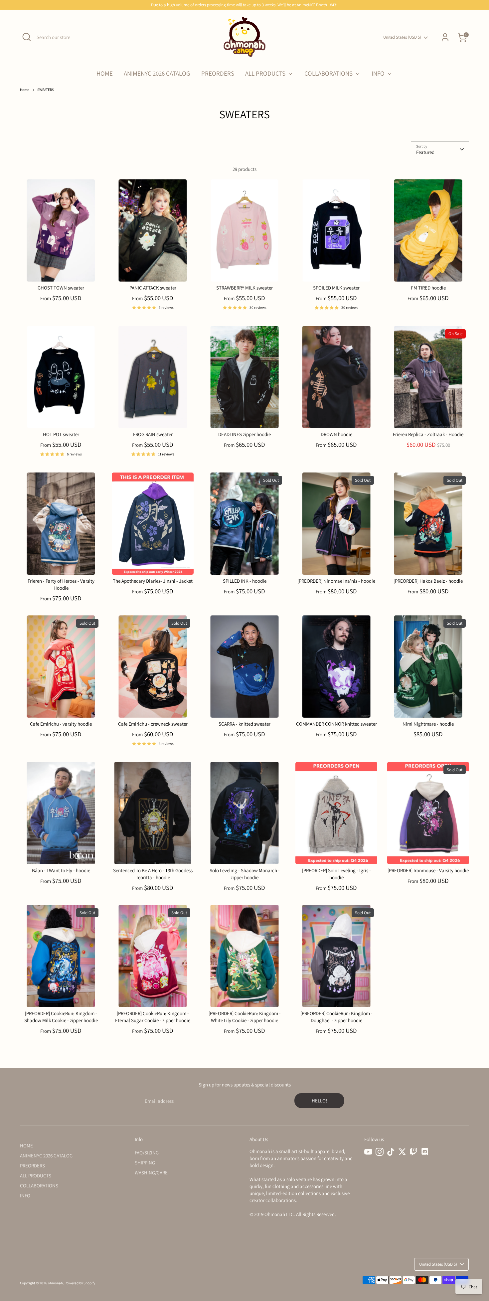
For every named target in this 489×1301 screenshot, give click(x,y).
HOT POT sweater (61, 434)
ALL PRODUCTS (266, 73)
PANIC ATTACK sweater (152, 288)
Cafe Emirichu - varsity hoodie (61, 724)
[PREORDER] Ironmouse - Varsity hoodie (428, 870)
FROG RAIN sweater (153, 434)
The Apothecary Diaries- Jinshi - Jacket (153, 581)
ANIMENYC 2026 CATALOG (157, 73)
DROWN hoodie (336, 434)
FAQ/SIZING (147, 1152)
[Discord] (425, 1152)
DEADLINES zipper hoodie (244, 434)
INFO (379, 73)
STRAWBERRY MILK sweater (244, 288)
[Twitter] (402, 1152)
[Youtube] (368, 1152)
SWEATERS (45, 89)
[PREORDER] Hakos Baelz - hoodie (428, 581)
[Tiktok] (391, 1152)
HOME (104, 73)
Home (24, 89)
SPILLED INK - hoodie (244, 581)
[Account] (445, 37)
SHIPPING (145, 1162)
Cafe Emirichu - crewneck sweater (153, 724)
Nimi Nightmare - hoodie (428, 724)
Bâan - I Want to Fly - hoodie (61, 870)
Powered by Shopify (80, 1283)
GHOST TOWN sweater (61, 288)
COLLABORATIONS (329, 73)
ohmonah (55, 1283)
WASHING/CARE (151, 1172)
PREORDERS (217, 73)
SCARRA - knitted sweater (244, 724)
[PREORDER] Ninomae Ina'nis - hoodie (336, 581)
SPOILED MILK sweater (336, 288)
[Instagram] (380, 1152)
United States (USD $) (402, 37)
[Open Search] (26, 37)
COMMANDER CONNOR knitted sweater (336, 724)
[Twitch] (413, 1152)
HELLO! (319, 1100)
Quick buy (61, 271)
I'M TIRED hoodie (428, 288)
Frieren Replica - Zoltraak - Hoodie (428, 434)
